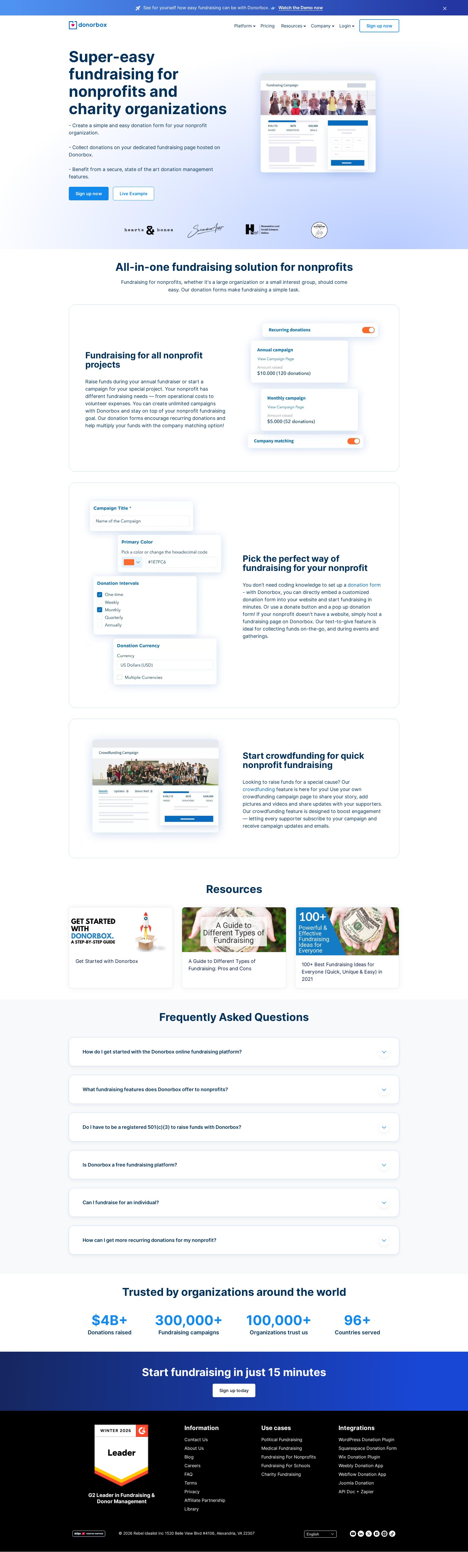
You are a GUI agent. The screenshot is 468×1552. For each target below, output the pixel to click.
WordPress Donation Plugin (366, 1439)
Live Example (133, 193)
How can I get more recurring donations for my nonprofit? (149, 1240)
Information (201, 1427)
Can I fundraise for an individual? (121, 1202)
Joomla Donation (356, 1483)
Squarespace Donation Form (368, 1448)
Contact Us (196, 1439)
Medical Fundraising (281, 1448)
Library (191, 1509)
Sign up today (234, 1390)
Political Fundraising (281, 1439)
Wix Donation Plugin (359, 1457)
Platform (243, 25)
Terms (190, 1483)
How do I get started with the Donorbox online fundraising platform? (162, 1052)
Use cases (276, 1427)
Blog (189, 1457)
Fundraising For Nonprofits (288, 1457)
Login (345, 25)
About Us (194, 1448)
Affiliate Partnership (204, 1500)
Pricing (268, 25)
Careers (192, 1465)
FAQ (188, 1474)
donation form (364, 585)
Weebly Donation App (361, 1465)
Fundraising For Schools (285, 1465)
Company (321, 25)
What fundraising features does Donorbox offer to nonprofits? (155, 1089)
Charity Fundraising (281, 1474)
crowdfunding (259, 789)
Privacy (192, 1491)
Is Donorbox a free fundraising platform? (130, 1165)
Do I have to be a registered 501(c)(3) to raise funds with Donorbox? (162, 1127)
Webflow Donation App (362, 1474)
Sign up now (379, 25)
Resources (291, 25)
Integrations (357, 1427)
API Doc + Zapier (356, 1491)
